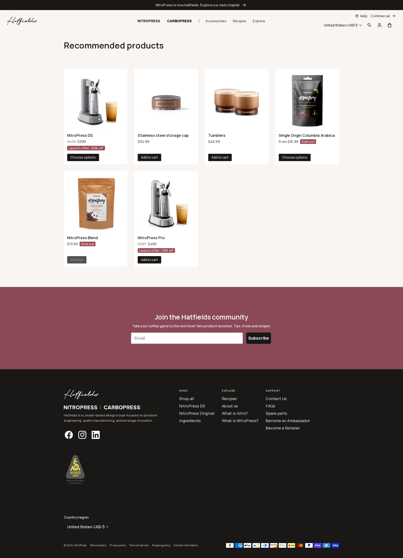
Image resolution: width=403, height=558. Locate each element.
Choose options (83, 157)
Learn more (70, 22)
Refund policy (98, 545)
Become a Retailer (283, 427)
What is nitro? (235, 413)
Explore (259, 21)
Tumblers (216, 135)
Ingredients (190, 420)
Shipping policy (161, 545)
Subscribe (258, 338)
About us (230, 405)
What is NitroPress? (240, 420)
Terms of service (138, 545)
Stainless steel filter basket (116, 16)
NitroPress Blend (82, 237)
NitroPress (80, 545)
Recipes (239, 21)
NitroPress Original (197, 413)
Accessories (216, 21)
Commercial (380, 16)
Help (363, 16)
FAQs (270, 405)
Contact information (186, 545)
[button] (103, 23)
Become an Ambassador (288, 420)
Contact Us (276, 398)
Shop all (186, 398)
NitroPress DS (80, 135)
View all (74, 19)
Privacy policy (118, 545)
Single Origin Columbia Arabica (307, 135)
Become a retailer (306, 17)
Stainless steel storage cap (78, 16)
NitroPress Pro (151, 237)
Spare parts (276, 413)
